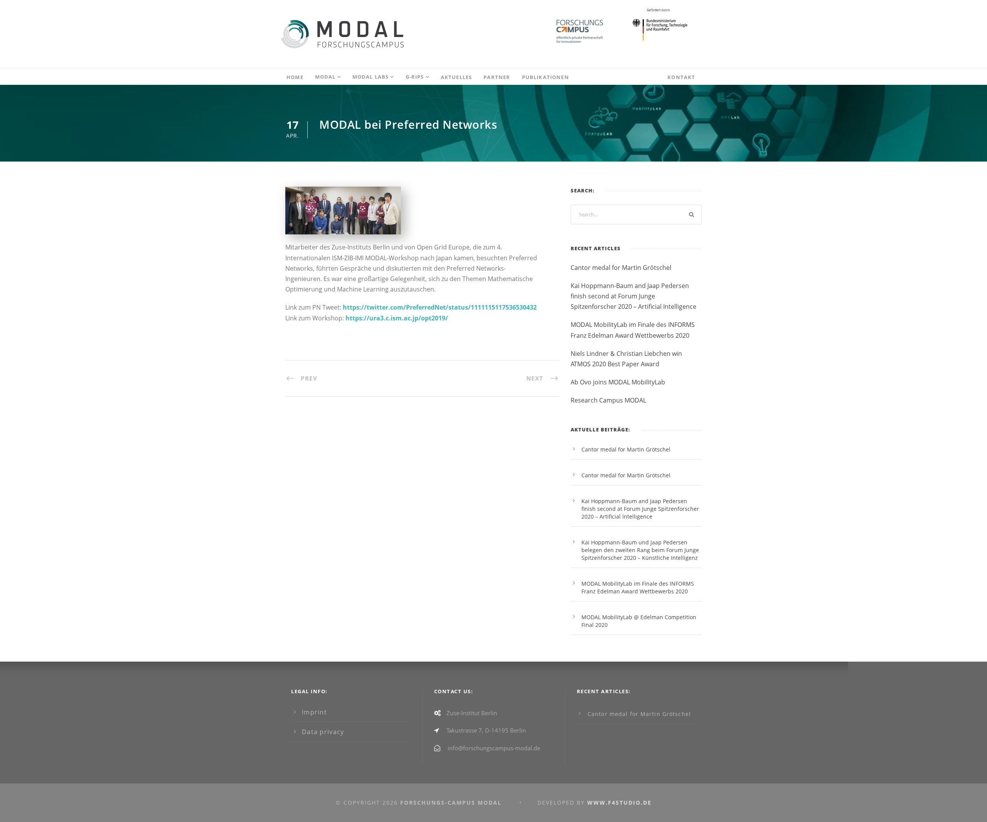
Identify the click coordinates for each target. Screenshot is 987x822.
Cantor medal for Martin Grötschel (621, 267)
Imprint (314, 712)
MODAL (325, 76)
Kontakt (681, 77)
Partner (496, 77)
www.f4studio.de (619, 802)
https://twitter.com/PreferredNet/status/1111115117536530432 (440, 307)
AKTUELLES (456, 77)
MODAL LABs (370, 76)
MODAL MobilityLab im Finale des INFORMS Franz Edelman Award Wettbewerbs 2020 (637, 587)
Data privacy (323, 732)
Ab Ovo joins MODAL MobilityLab (618, 382)
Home (294, 77)
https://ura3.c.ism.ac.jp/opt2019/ (396, 318)
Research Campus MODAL (608, 400)
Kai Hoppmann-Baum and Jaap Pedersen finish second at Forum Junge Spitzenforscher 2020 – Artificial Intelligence (633, 296)
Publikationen (545, 77)
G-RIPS (415, 76)
